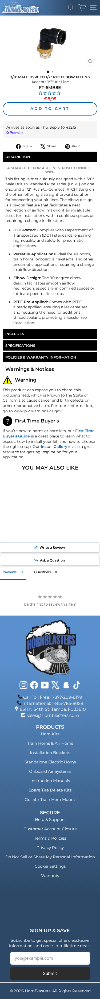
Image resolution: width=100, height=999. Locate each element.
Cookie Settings (50, 866)
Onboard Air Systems (50, 771)
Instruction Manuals (50, 780)
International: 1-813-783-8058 (52, 703)
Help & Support (50, 819)
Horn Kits (50, 733)
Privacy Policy (50, 847)
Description (17, 157)
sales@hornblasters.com (53, 715)
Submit (50, 973)
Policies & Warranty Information (40, 357)
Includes (14, 334)
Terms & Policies (50, 838)
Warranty (50, 875)
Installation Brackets (50, 752)
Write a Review (52, 547)
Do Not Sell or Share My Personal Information (50, 856)
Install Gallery (54, 446)
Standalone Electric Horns (50, 761)
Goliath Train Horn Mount (50, 799)
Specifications (20, 345)
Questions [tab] (42, 572)
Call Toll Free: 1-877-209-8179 (52, 697)
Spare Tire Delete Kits (50, 790)
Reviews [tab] (10, 572)
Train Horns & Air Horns (50, 743)
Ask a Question (52, 560)
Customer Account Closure (50, 828)
